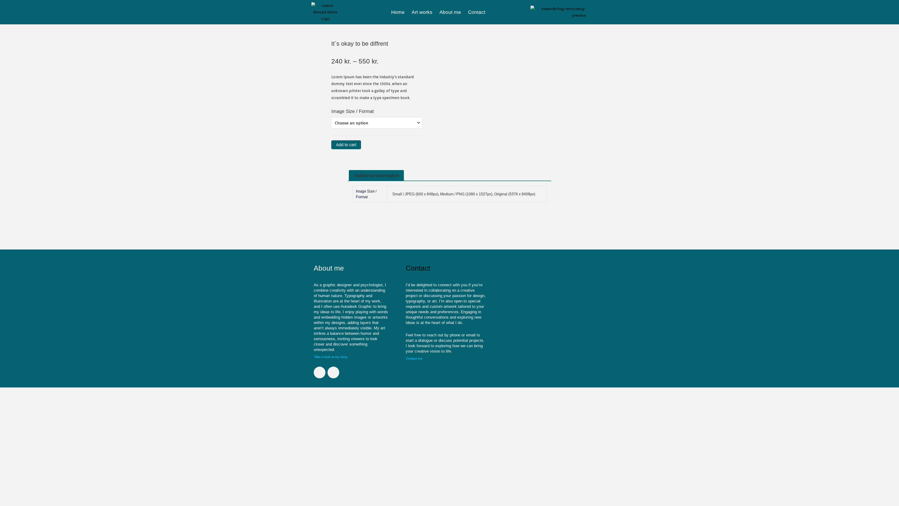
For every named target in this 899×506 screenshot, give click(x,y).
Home (398, 12)
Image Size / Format (352, 111)
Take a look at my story (330, 357)
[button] (502, 313)
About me (450, 12)
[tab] (376, 175)
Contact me (414, 358)
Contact (476, 12)
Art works (422, 12)
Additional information (376, 175)
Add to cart (346, 144)
